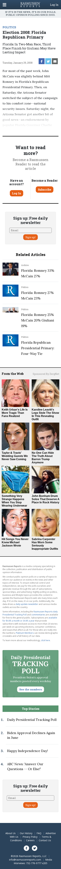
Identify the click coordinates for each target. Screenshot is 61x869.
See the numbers (30, 689)
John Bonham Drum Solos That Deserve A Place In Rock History (45, 499)
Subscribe (44, 189)
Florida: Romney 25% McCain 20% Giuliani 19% (37, 320)
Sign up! (30, 237)
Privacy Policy (30, 836)
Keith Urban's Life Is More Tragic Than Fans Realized (15, 412)
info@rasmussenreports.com (25, 859)
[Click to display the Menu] (4, 4)
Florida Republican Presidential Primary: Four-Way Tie (37, 348)
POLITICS (9, 27)
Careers (30, 840)
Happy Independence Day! (27, 751)
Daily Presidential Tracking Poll (32, 720)
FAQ (39, 833)
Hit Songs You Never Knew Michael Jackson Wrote (15, 542)
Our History (26, 833)
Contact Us (45, 840)
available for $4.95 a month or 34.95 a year (30, 619)
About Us (10, 833)
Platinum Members (25, 632)
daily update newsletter (27, 604)
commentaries (38, 614)
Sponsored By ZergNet (46, 374)
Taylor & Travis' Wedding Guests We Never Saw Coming (15, 456)
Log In (54, 4)
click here (45, 640)
